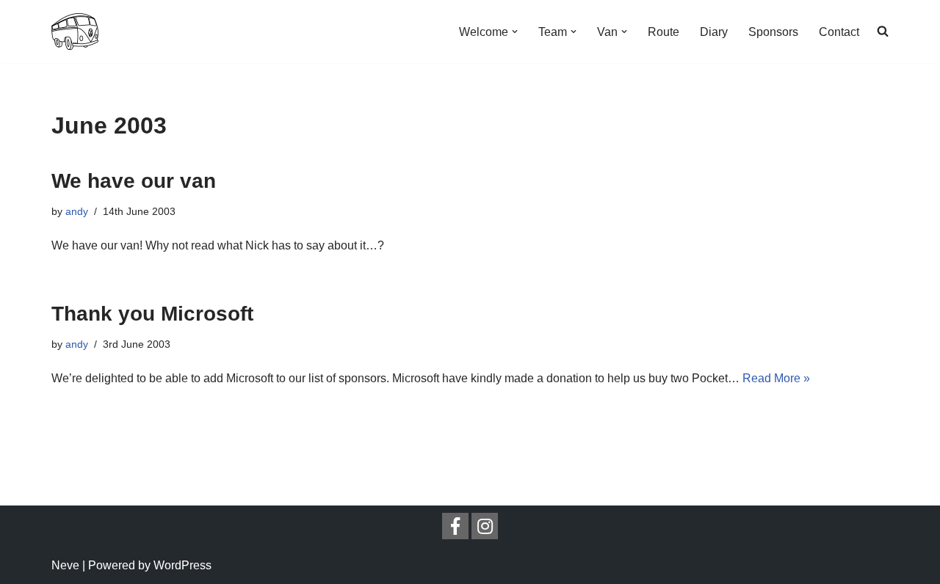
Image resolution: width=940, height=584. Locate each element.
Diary (714, 32)
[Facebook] (455, 526)
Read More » (776, 378)
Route (663, 32)
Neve (65, 565)
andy (76, 211)
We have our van (133, 180)
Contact (839, 32)
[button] (515, 31)
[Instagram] (484, 526)
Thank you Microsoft (152, 313)
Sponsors (773, 32)
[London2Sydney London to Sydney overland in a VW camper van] (74, 31)
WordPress (182, 565)
